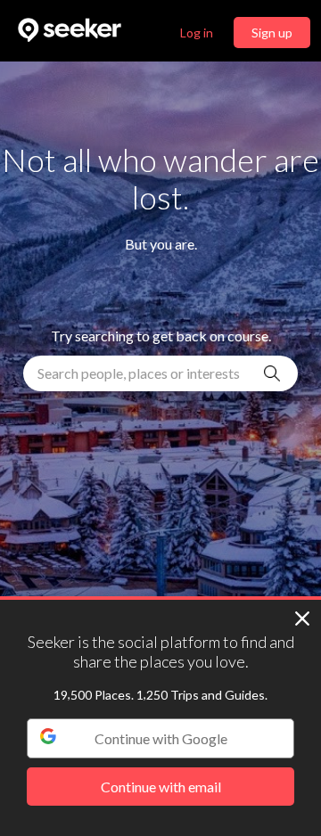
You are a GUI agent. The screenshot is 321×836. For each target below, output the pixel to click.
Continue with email (161, 786)
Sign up (271, 32)
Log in (196, 32)
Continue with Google (161, 738)
